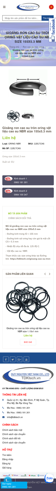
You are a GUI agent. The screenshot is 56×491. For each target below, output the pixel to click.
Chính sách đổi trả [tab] (19, 218)
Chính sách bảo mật (12, 429)
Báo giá (28, 342)
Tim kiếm (47, 18)
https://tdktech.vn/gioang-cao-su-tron (30, 259)
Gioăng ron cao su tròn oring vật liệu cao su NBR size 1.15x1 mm (28, 330)
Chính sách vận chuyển (14, 434)
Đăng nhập (7, 459)
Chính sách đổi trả (11, 438)
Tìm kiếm (7, 455)
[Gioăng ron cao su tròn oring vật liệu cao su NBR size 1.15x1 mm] (28, 302)
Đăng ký (6, 463)
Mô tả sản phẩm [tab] (17, 213)
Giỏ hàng (6, 467)
